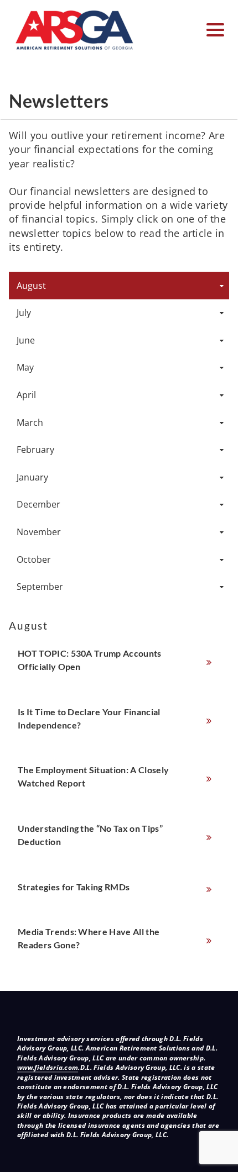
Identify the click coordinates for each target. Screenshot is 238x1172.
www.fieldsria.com (47, 1067)
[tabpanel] (119, 790)
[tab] (119, 285)
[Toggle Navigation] (215, 29)
